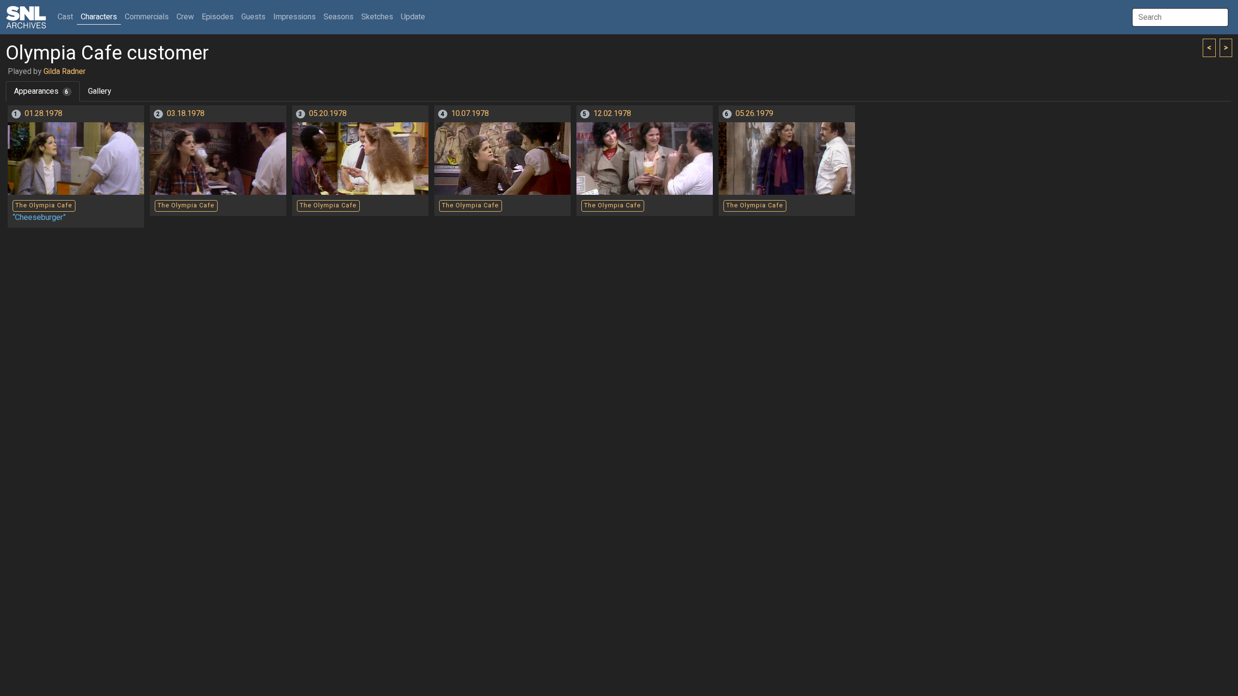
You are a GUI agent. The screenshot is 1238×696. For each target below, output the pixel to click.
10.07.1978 (470, 113)
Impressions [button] (294, 17)
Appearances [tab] (41, 91)
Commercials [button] (147, 17)
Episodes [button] (218, 17)
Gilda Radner (65, 71)
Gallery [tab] (99, 91)
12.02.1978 (612, 113)
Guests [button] (253, 17)
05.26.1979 (754, 113)
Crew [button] (185, 17)
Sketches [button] (377, 17)
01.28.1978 (43, 113)
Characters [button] (99, 17)
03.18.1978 (186, 113)
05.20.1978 (328, 113)
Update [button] (413, 17)
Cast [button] (67, 17)
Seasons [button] (339, 17)
